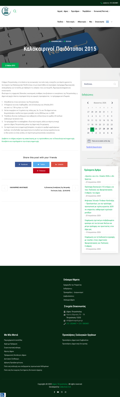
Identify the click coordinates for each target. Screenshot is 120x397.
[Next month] (112, 102)
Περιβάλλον (86, 11)
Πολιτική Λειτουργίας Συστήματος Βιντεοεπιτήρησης (23, 370)
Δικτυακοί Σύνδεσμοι (11, 359)
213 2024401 (71, 323)
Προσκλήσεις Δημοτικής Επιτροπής (75, 344)
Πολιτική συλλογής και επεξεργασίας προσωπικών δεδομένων (26, 366)
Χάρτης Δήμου (9, 351)
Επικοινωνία (99, 22)
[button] (3, 395)
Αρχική (59, 11)
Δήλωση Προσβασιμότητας (13, 363)
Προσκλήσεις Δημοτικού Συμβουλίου (75, 340)
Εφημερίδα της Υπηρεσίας (73, 285)
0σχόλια (68, 41)
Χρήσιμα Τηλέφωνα (10, 344)
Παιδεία (60, 22)
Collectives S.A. (65, 387)
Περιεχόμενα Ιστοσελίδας (13, 340)
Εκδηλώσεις (68, 289)
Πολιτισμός (70, 22)
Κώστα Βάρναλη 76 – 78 (75, 314)
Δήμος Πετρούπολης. (60, 384)
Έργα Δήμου (75, 11)
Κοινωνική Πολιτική (101, 11)
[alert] (100, 141)
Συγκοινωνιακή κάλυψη (12, 348)
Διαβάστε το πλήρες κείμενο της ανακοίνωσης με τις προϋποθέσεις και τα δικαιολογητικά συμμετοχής (38, 139)
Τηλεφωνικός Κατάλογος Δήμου (15, 355)
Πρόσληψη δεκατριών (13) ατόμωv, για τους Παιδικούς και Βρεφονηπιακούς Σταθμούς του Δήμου (99, 190)
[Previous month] (87, 102)
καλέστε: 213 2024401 (110, 3)
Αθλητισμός (82, 22)
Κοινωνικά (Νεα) (56, 41)
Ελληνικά (110, 22)
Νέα (90, 22)
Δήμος (66, 11)
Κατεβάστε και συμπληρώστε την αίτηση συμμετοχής (20, 141)
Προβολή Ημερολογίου (94, 147)
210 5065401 (83, 323)
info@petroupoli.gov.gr (74, 320)
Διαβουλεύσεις (69, 296)
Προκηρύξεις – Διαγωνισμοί (73, 292)
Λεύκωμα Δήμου (69, 300)
